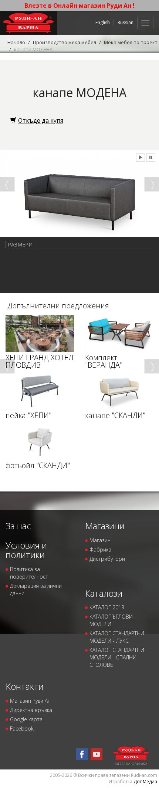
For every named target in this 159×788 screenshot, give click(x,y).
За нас (18, 526)
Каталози (103, 593)
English (102, 22)
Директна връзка (31, 709)
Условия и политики (26, 550)
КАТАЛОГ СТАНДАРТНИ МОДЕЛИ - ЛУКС (116, 637)
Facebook (22, 728)
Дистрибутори (107, 558)
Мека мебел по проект (131, 42)
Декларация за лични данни (36, 589)
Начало (16, 42)
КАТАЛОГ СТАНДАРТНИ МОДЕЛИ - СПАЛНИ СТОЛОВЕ (116, 657)
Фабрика (100, 549)
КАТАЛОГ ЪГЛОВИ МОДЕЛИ (111, 620)
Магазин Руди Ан (30, 700)
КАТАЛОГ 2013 (106, 607)
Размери (20, 244)
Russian (125, 22)
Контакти (25, 686)
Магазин (100, 540)
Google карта (26, 719)
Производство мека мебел (64, 42)
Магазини (105, 526)
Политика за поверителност (29, 573)
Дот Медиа (145, 781)
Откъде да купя (40, 120)
